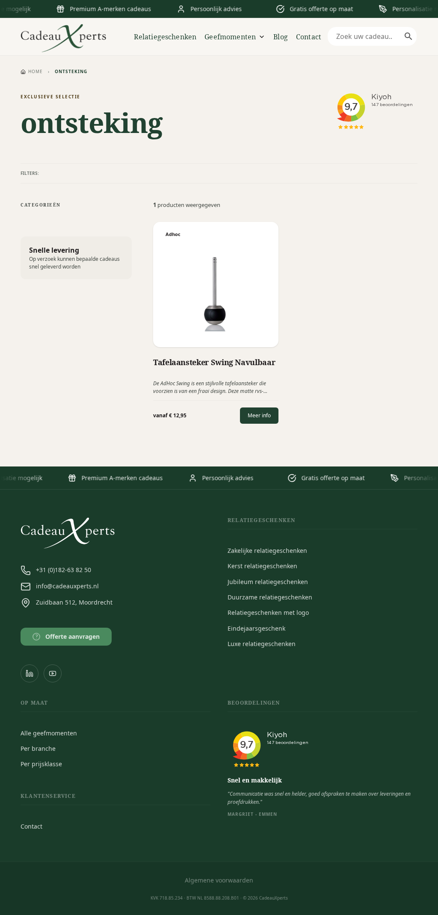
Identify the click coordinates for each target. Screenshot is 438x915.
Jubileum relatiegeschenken (268, 582)
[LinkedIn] (29, 673)
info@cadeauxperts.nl (67, 586)
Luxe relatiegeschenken (262, 644)
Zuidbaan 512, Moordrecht (74, 602)
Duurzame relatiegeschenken (270, 597)
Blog (280, 36)
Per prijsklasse (41, 764)
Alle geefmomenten (49, 733)
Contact (308, 36)
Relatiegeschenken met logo (268, 612)
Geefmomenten (230, 36)
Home (35, 71)
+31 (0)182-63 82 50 (63, 570)
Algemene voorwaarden (219, 880)
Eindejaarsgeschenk (256, 628)
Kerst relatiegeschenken (262, 566)
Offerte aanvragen (68, 636)
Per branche (38, 748)
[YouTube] (53, 673)
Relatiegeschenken (165, 36)
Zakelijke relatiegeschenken (267, 550)
